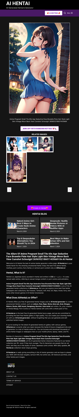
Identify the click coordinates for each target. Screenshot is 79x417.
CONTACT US (11, 376)
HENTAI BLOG (39, 214)
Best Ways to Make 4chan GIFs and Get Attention (59, 240)
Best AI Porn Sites (25, 405)
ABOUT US (10, 372)
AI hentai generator (58, 302)
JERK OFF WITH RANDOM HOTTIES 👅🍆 (40, 129)
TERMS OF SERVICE (13, 381)
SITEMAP (9, 385)
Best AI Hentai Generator (13, 405)
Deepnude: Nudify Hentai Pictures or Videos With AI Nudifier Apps (59, 224)
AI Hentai (18, 3)
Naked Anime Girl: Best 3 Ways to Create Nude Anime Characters (26, 224)
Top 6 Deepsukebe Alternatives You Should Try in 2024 (26, 240)
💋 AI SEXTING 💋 (53, 13)
